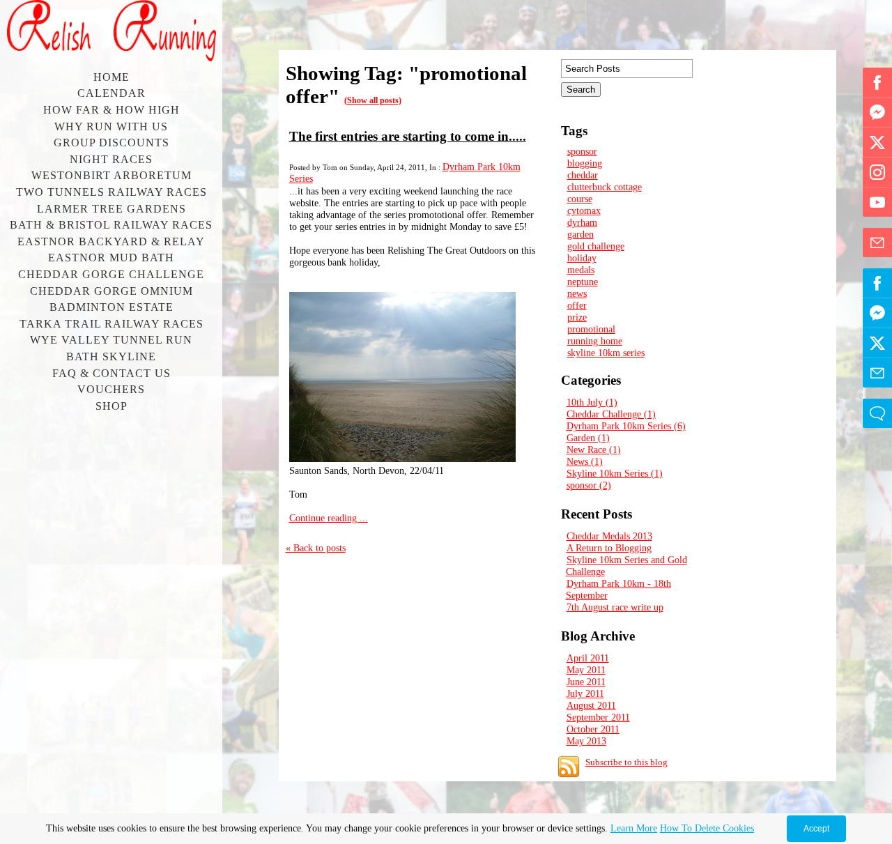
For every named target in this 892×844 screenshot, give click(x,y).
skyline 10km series (606, 352)
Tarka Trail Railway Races (111, 324)
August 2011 (591, 705)
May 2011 (586, 669)
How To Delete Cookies (707, 828)
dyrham (582, 222)
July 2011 (585, 693)
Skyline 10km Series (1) (615, 473)
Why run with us (111, 126)
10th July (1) (592, 402)
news (577, 293)
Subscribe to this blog (626, 762)
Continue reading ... (328, 517)
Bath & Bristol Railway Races (111, 225)
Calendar (111, 93)
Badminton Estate (111, 307)
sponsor (582, 151)
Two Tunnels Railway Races (111, 192)
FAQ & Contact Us (111, 373)
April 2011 (588, 657)
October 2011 (593, 729)
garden (580, 234)
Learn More (633, 828)
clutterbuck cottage (604, 186)
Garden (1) (588, 437)
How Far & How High (111, 110)
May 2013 (586, 740)
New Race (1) (594, 449)
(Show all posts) (372, 100)
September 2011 (598, 717)
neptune (582, 281)
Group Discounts (111, 142)
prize (577, 317)
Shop (111, 406)
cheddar (582, 175)
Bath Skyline (111, 356)
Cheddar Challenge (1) (611, 414)
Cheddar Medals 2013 (609, 536)
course (579, 198)
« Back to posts (316, 547)
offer (577, 305)
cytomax (584, 210)
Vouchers (111, 389)
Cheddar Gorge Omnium (111, 291)
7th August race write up (615, 607)
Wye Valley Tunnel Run (111, 340)
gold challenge (595, 246)
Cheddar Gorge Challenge (111, 274)
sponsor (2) (589, 485)
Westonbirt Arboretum (111, 175)
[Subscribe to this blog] (569, 766)
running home (594, 340)
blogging (584, 163)
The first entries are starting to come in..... (407, 136)
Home (111, 77)
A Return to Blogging (609, 547)
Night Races (111, 159)
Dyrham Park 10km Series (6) (626, 425)
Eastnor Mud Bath (111, 257)
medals (580, 269)
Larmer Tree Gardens (111, 209)
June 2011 (586, 681)
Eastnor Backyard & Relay (111, 241)
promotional (591, 329)
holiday (582, 257)
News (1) (585, 461)
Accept (816, 829)
